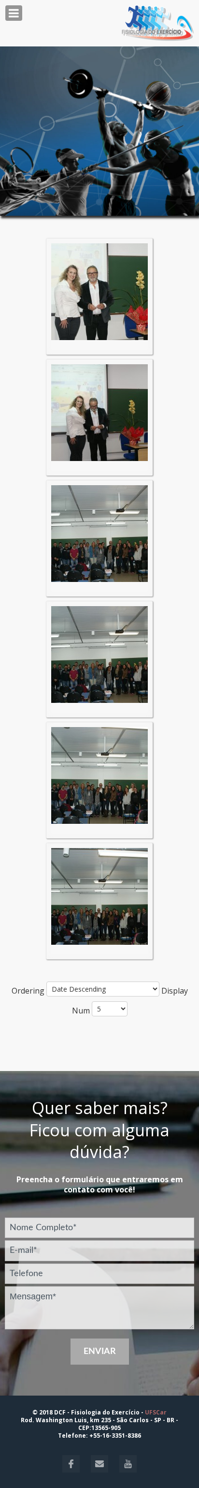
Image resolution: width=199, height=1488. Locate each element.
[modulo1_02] (99, 411)
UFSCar (156, 1412)
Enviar (100, 1351)
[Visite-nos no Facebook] (71, 1470)
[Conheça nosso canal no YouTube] (123, 1470)
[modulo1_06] (99, 895)
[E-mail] (95, 1470)
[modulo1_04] (99, 653)
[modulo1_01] (99, 290)
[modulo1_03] (99, 532)
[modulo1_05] (99, 774)
